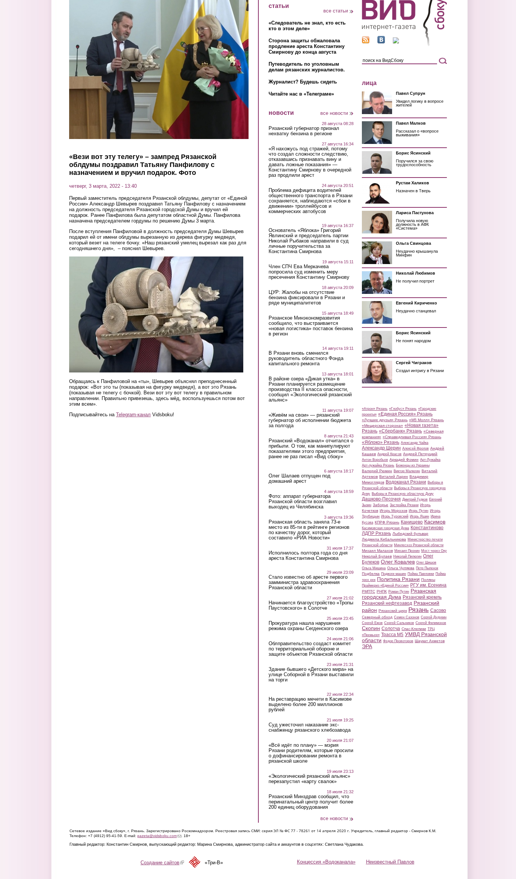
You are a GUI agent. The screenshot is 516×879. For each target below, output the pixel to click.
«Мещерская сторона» (382, 425)
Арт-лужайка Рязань (378, 465)
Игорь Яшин (419, 516)
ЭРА (367, 646)
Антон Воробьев (375, 460)
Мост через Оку (434, 551)
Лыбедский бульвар (410, 533)
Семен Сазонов (406, 617)
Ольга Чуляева (400, 568)
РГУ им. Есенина (428, 585)
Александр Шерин (381, 448)
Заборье (380, 505)
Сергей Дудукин (433, 617)
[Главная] (404, 45)
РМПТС (368, 591)
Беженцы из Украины (412, 465)
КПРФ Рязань (387, 522)
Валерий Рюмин (377, 471)
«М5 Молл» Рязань (426, 420)
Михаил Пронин (407, 551)
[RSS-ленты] (365, 42)
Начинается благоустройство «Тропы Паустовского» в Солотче (311, 605)
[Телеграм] (396, 42)
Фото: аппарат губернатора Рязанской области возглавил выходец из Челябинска (303, 502)
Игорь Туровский (394, 516)
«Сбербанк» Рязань (400, 431)
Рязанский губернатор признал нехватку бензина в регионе (304, 131)
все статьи (335, 11)
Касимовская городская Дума (385, 528)
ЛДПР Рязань (376, 533)
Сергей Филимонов (431, 623)
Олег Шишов (426, 562)
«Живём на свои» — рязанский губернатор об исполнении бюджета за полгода (310, 420)
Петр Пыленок (427, 568)
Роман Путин (398, 591)
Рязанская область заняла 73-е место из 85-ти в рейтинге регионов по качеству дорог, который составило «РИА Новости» (309, 530)
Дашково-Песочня (381, 499)
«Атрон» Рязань (375, 409)
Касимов (434, 522)
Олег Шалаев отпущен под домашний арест (300, 478)
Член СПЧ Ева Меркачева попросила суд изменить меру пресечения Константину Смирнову (309, 272)
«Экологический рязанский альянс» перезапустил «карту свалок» (309, 779)
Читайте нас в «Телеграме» (301, 94)
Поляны (428, 580)
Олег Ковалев (398, 562)
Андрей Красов (389, 454)
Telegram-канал (133, 414)
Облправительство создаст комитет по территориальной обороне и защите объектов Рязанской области (310, 649)
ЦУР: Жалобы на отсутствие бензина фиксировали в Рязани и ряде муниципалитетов (307, 298)
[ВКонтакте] (381, 42)
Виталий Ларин (393, 476)
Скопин (371, 628)
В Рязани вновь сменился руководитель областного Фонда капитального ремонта (306, 358)
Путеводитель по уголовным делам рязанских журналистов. (307, 67)
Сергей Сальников (399, 623)
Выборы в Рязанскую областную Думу (403, 494)
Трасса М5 (392, 634)
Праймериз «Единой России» (385, 585)
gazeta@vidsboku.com (159, 836)
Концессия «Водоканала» (326, 862)
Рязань (418, 609)
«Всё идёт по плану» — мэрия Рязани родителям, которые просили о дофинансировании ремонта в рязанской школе (311, 753)
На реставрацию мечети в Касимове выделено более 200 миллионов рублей (310, 704)
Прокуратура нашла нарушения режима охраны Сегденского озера (308, 626)
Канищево (412, 522)
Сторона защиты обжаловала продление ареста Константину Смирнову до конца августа (307, 46)
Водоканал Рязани (406, 482)
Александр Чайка (414, 443)
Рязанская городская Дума (399, 594)
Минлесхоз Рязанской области (418, 545)
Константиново (427, 527)
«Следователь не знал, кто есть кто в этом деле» (307, 25)
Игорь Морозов (393, 510)
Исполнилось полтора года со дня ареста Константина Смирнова (308, 555)
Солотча (391, 628)
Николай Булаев (377, 556)
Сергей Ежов (372, 623)
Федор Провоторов (398, 641)
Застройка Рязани (404, 505)
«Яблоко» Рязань (380, 442)
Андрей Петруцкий (420, 454)
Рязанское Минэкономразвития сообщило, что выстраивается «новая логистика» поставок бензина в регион (311, 326)
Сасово (438, 610)
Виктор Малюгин (407, 471)
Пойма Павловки (421, 574)
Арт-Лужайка (430, 460)
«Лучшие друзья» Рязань (385, 420)
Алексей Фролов (415, 448)
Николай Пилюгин (407, 556)
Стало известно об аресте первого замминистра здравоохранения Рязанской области (308, 582)
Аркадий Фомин (404, 459)
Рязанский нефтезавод (387, 603)
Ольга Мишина (374, 568)
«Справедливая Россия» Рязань (412, 437)
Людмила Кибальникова (384, 539)
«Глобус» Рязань (403, 409)
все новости (334, 113)
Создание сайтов (162, 862)
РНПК (382, 591)
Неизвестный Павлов (390, 862)
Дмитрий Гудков (415, 499)
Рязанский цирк (393, 611)
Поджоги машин (393, 574)
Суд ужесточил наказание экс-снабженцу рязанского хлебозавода (310, 727)
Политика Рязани (398, 579)
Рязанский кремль (422, 597)
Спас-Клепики (414, 629)
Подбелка (371, 574)
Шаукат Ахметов (430, 641)
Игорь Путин (418, 511)
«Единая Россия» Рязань (405, 414)
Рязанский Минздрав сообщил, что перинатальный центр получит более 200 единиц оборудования (311, 802)
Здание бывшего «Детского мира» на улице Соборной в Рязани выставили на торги (311, 675)
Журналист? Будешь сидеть (303, 82)
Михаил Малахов (377, 550)
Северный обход (377, 617)
